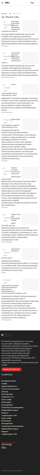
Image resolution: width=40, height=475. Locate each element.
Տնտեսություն (6, 402)
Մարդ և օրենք (6, 399)
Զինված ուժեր (17, 13)
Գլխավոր (4, 13)
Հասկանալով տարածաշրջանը (12, 407)
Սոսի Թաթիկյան (6, 319)
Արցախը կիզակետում (9, 386)
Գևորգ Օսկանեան (6, 112)
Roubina (3, 272)
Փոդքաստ (4, 413)
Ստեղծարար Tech (7, 397)
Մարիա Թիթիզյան (6, 242)
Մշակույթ (4, 391)
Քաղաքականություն (8, 381)
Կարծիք (4, 383)
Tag (10, 13)
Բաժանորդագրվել (11, 369)
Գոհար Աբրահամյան (7, 77)
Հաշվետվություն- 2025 (9, 415)
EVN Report (4, 46)
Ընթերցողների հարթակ (9, 410)
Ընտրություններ (7, 394)
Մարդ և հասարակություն (10, 389)
